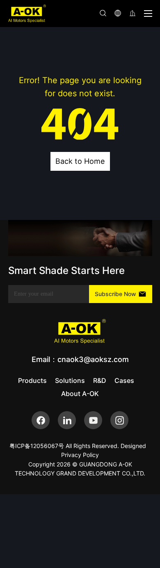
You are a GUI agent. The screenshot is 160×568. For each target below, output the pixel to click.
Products (32, 380)
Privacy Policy (80, 454)
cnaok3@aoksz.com (93, 359)
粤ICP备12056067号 (36, 445)
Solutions (70, 380)
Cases (124, 380)
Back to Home (80, 161)
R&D (99, 380)
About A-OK (80, 393)
